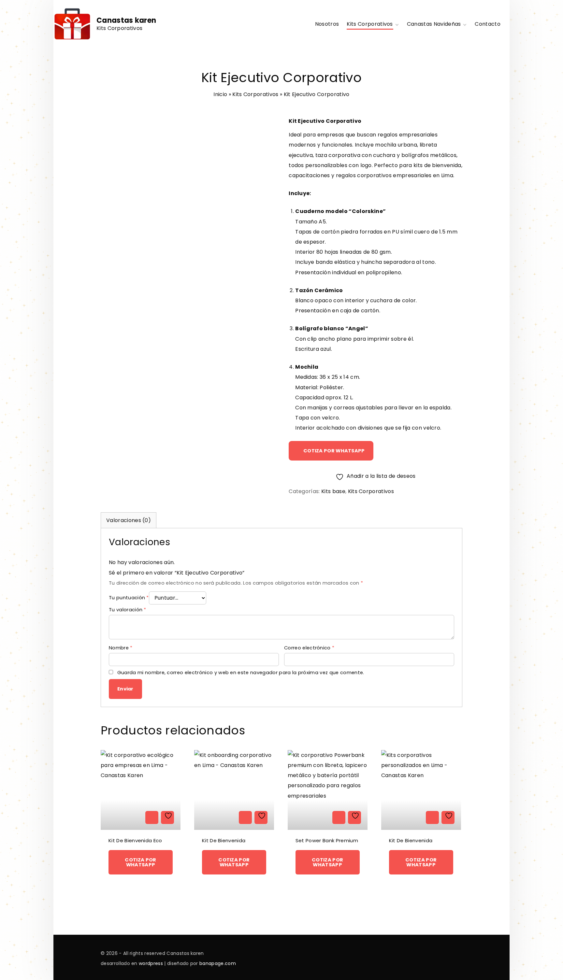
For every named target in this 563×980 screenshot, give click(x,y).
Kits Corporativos (255, 94)
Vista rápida (151, 817)
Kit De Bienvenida (223, 840)
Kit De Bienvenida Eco (135, 840)
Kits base (333, 491)
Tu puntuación (129, 597)
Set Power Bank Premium (327, 840)
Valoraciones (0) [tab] (128, 520)
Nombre (121, 648)
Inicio (220, 94)
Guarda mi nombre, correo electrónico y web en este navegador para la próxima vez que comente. (240, 672)
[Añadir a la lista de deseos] (167, 817)
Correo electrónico (309, 648)
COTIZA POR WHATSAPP (334, 450)
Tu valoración (127, 609)
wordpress (151, 963)
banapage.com (217, 963)
